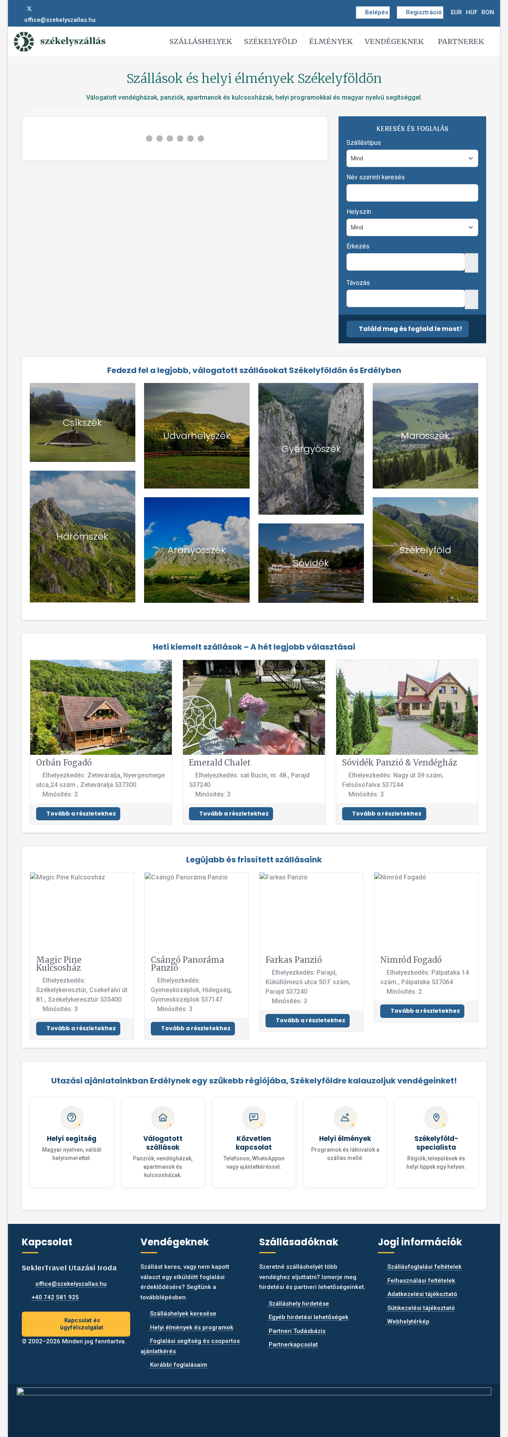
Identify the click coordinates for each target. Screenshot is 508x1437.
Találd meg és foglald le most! (410, 328)
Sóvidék (311, 562)
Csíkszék (82, 422)
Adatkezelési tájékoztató (421, 1294)
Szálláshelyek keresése (182, 1313)
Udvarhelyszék (197, 435)
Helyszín (358, 211)
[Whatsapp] (55, 8)
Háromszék (82, 536)
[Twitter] (29, 8)
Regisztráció (424, 12)
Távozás (358, 283)
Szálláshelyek (200, 41)
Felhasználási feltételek (420, 1280)
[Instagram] (42, 8)
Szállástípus (363, 142)
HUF (471, 12)
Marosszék (425, 435)
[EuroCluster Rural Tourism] (254, 1406)
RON (487, 12)
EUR (456, 12)
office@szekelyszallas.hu (60, 19)
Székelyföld (270, 41)
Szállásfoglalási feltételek (424, 1266)
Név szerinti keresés (375, 177)
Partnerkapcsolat (292, 1344)
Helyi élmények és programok (190, 1327)
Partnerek (461, 41)
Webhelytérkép (407, 1321)
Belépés (376, 12)
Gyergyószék (311, 448)
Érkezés (357, 246)
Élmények (331, 41)
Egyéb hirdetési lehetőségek (307, 1317)
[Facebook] (16, 8)
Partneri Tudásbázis (296, 1331)
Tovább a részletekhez (80, 814)
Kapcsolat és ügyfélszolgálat (81, 1324)
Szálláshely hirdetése (298, 1303)
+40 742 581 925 (55, 1297)
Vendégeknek (394, 41)
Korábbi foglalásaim (177, 1364)
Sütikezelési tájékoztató (420, 1308)
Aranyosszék (196, 549)
